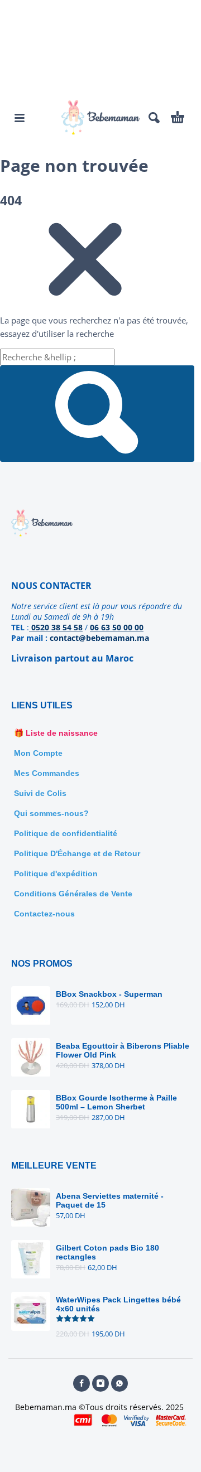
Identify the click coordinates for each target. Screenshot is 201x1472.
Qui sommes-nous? (51, 813)
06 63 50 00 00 (116, 627)
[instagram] (100, 1383)
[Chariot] (177, 118)
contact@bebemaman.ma (99, 638)
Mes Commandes (46, 773)
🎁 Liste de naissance (56, 732)
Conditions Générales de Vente (73, 893)
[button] (20, 118)
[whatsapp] (119, 1383)
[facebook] (81, 1383)
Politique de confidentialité (65, 833)
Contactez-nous (44, 913)
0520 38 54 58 (56, 627)
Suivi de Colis (40, 793)
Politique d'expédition (56, 873)
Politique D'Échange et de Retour (77, 853)
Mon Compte (38, 753)
